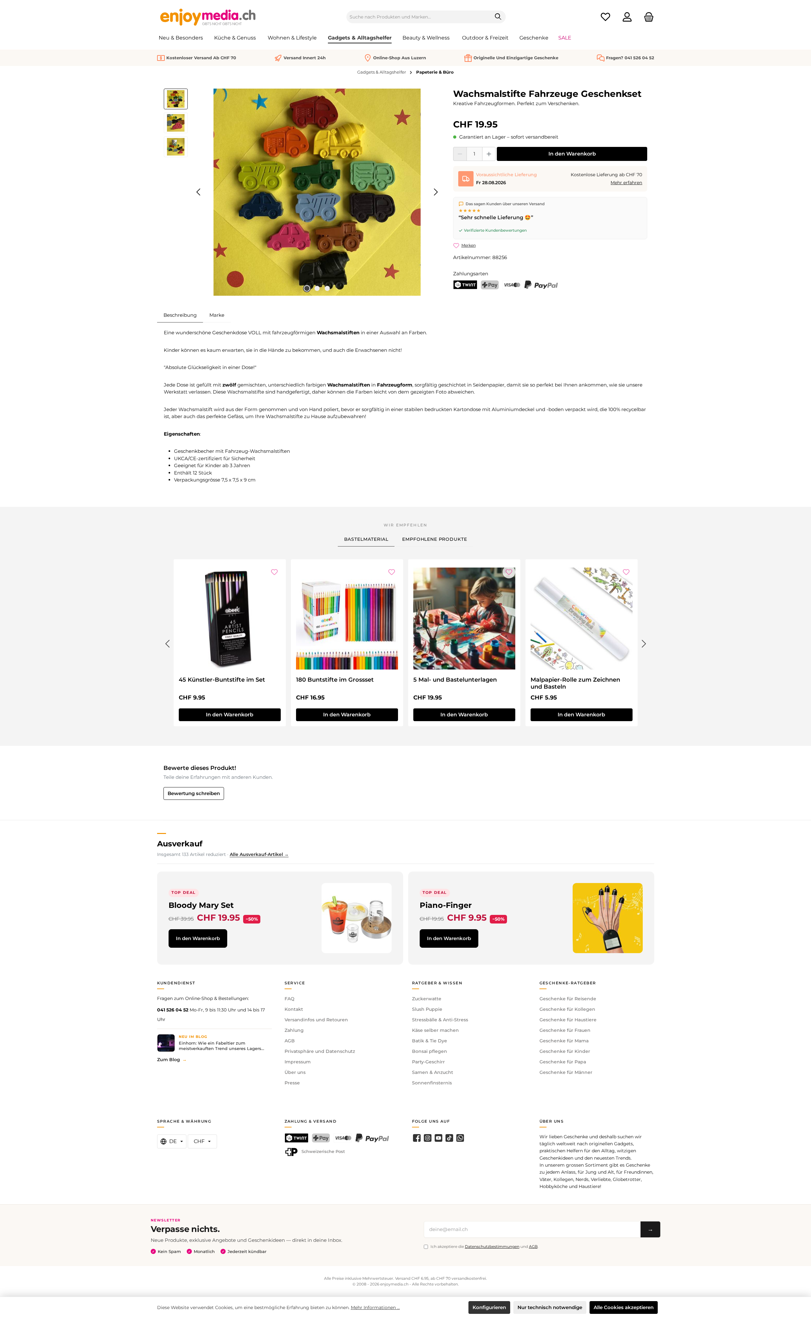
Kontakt (294, 1009)
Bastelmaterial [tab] (366, 539)
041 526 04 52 (172, 1010)
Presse (292, 1082)
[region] (302, 192)
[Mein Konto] (627, 17)
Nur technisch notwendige (550, 1307)
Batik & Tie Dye (429, 1040)
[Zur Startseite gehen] (208, 16)
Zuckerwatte (426, 998)
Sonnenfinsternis (432, 1082)
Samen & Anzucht (432, 1072)
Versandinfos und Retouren (316, 1019)
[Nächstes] (435, 192)
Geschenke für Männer (565, 1072)
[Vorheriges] (199, 192)
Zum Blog (168, 1059)
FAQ (289, 998)
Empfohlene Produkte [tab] (434, 539)
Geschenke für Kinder (564, 1051)
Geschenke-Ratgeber (567, 983)
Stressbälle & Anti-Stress (440, 1019)
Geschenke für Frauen (564, 1030)
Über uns (295, 1072)
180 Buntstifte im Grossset (335, 679)
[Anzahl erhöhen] (489, 154)
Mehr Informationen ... (375, 1307)
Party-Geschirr (428, 1061)
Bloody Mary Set (201, 905)
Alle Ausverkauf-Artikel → (259, 854)
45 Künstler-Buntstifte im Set (222, 679)
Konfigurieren (489, 1307)
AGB (290, 1040)
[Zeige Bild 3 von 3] (327, 288)
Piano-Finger (446, 905)
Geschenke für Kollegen (567, 1009)
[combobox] (418, 17)
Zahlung (294, 1030)
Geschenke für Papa (562, 1061)
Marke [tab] (216, 315)
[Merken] (274, 572)
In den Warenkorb (572, 154)
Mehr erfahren (626, 182)
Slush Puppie (427, 1009)
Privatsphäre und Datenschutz (320, 1051)
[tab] (180, 315)
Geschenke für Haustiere (568, 1019)
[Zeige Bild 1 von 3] (306, 288)
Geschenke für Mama (564, 1040)
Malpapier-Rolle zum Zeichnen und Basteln (575, 683)
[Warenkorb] (647, 17)
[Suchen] (498, 17)
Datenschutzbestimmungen (492, 1246)
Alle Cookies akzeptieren (624, 1307)
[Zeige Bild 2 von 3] (317, 288)
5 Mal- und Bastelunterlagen (455, 679)
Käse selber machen (435, 1030)
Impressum (298, 1061)
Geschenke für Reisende (567, 998)
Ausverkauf (179, 843)
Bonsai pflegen (429, 1051)
